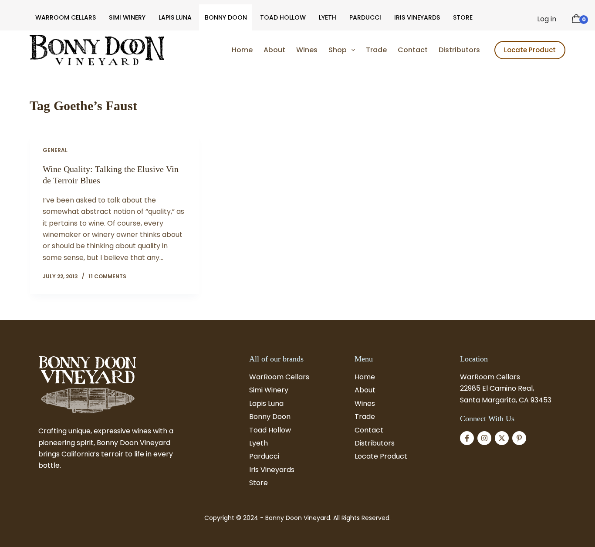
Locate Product (530, 49)
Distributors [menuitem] (459, 50)
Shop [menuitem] (337, 50)
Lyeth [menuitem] (327, 17)
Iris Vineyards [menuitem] (417, 17)
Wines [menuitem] (307, 50)
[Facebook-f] (467, 438)
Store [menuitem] (463, 17)
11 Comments (107, 276)
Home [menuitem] (242, 50)
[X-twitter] (502, 438)
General (55, 150)
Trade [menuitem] (376, 50)
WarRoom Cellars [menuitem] (65, 17)
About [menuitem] (274, 50)
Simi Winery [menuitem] (127, 17)
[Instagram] (484, 438)
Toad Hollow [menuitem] (283, 17)
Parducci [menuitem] (365, 17)
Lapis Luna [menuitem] (175, 17)
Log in (546, 19)
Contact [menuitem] (413, 50)
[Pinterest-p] (519, 438)
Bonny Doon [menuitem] (226, 17)
